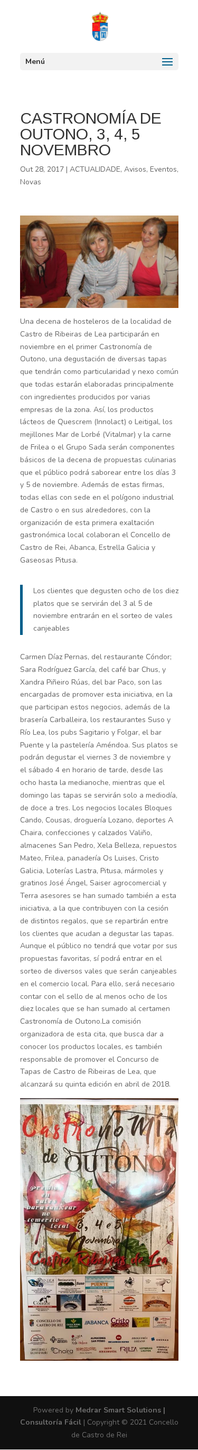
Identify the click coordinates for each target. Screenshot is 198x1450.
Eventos (163, 169)
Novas (30, 182)
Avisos (135, 169)
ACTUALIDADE (95, 169)
